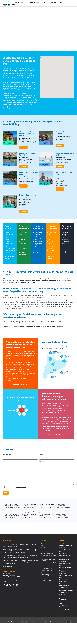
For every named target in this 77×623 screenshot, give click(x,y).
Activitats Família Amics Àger (63, 507)
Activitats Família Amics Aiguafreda (62, 518)
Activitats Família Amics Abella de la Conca (29, 505)
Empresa (41, 454)
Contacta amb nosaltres (20, 384)
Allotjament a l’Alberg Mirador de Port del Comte (27, 133)
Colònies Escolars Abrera (28, 507)
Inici (16, 2)
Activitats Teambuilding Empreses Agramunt (28, 511)
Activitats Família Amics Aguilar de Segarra (30, 514)
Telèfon (41, 461)
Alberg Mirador (60, 3)
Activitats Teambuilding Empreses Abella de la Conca (12, 505)
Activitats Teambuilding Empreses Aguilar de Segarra (12, 514)
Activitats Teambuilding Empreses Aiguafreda (45, 518)
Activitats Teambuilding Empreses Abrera (62, 505)
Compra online (20, 3)
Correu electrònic (8, 461)
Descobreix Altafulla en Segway (64, 173)
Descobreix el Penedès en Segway (27, 196)
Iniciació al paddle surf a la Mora (65, 154)
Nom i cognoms (7, 454)
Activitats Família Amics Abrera (12, 507)
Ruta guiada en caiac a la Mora (28, 173)
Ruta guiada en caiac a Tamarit (64, 133)
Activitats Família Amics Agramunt (45, 511)
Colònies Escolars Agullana (28, 517)
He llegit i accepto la (16, 487)
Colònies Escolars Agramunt (63, 511)
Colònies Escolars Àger (10, 511)
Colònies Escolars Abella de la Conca (46, 505)
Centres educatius (43, 3)
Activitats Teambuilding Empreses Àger (45, 508)
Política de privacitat (21, 487)
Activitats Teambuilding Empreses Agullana (62, 514)
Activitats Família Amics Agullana (11, 518)
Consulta (5, 469)
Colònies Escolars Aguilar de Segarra (46, 514)
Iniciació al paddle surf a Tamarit (28, 154)
